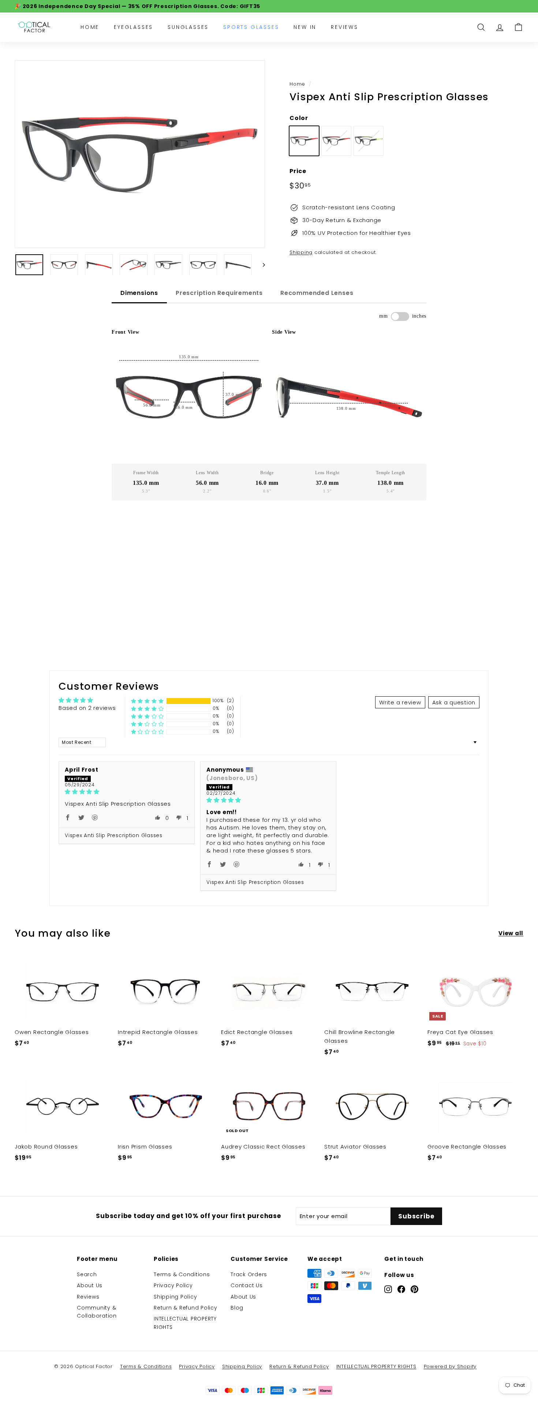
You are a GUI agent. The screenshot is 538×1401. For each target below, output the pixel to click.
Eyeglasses (133, 27)
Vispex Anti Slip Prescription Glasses (113, 835)
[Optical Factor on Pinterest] (414, 1289)
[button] (147, 701)
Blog (237, 1307)
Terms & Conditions (182, 1274)
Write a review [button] (400, 702)
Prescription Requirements (219, 293)
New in (305, 27)
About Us (89, 1285)
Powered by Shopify (450, 1366)
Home (90, 27)
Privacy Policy (173, 1285)
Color (298, 118)
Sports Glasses (251, 27)
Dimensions (139, 293)
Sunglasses (188, 27)
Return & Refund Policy (185, 1307)
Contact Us (247, 1285)
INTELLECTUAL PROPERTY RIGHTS (185, 1322)
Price (297, 171)
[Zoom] (140, 154)
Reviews (344, 27)
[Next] (260, 265)
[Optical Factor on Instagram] (388, 1289)
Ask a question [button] (454, 702)
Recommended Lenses (316, 293)
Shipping (301, 252)
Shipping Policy (175, 1296)
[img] (126, 791)
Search (87, 1274)
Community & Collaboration (97, 1311)
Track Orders (249, 1274)
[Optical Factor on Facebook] (401, 1289)
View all (510, 933)
